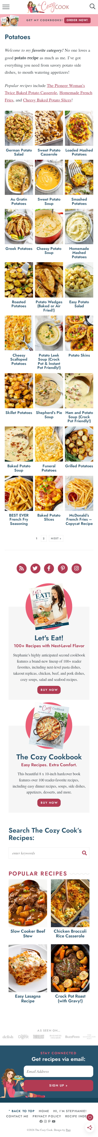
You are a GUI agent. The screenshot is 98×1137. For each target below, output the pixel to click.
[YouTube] (54, 1121)
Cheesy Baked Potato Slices (47, 100)
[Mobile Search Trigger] (89, 8)
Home (44, 1111)
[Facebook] (49, 567)
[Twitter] (36, 567)
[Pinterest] (63, 567)
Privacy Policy (47, 1116)
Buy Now (49, 690)
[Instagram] (76, 567)
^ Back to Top (22, 1111)
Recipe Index (77, 1116)
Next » (56, 538)
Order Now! (77, 20)
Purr (68, 1130)
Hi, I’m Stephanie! (70, 1111)
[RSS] (22, 567)
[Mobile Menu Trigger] (6, 8)
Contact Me (17, 1116)
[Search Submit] (84, 853)
